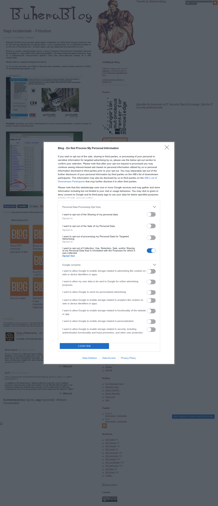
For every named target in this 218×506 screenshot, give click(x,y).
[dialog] (109, 253)
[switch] (151, 214)
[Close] (168, 148)
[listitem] (109, 207)
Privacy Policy (128, 358)
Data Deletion (89, 358)
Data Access (109, 358)
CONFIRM (84, 346)
